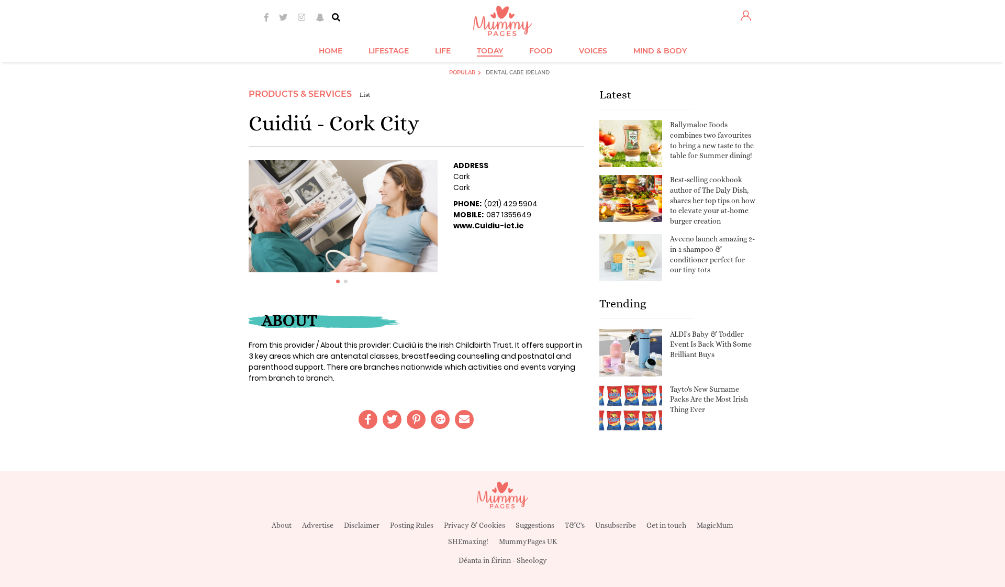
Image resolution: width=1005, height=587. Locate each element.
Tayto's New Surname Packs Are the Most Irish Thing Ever (709, 399)
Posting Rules (411, 525)
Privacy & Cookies (474, 525)
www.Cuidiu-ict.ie (488, 225)
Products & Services (300, 94)
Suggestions (535, 525)
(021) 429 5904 (511, 203)
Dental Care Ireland (518, 72)
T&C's (575, 525)
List (365, 94)
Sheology (532, 560)
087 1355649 (508, 214)
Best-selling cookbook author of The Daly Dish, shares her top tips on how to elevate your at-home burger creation (712, 200)
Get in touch (666, 525)
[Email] (464, 419)
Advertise (317, 525)
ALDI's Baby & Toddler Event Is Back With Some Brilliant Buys (711, 344)
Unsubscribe (615, 525)
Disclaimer (361, 525)
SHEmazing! (468, 541)
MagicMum (715, 525)
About (282, 525)
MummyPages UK (528, 541)
